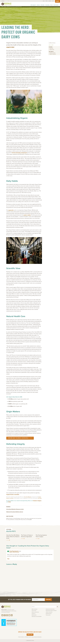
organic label (10, 47)
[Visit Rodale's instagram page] (7, 615)
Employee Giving (48, 613)
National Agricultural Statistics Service (14, 511)
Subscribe (48, 599)
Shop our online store (35, 612)
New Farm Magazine (27, 496)
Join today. (40, 498)
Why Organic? (33, 4)
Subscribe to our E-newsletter (36, 616)
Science (38, 4)
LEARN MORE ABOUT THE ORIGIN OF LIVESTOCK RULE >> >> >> (20, 438)
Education (42, 4)
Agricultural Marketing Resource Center (15, 509)
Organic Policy (52, 49)
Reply (8, 558)
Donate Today (30, 634)
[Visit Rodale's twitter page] (2, 615)
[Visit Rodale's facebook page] (5, 615)
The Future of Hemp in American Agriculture (27, 535)
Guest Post (51, 48)
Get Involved (56, 4)
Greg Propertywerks (14, 551)
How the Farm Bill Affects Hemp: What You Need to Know (12, 536)
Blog (5, 6)
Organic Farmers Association (12, 494)
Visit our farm (34, 610)
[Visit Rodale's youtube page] (9, 615)
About (51, 4)
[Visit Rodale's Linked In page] (12, 615)
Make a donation (34, 609)
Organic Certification (53, 54)
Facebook (35, 500)
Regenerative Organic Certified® (51, 610)
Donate (57, 1)
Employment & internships (50, 609)
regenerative (11, 210)
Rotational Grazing (52, 52)
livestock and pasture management (19, 152)
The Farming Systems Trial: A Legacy (41, 535)
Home (2, 6)
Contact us (33, 613)
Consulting (47, 4)
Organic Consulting (49, 612)
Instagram (39, 500)
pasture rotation (27, 215)
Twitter (9, 501)
